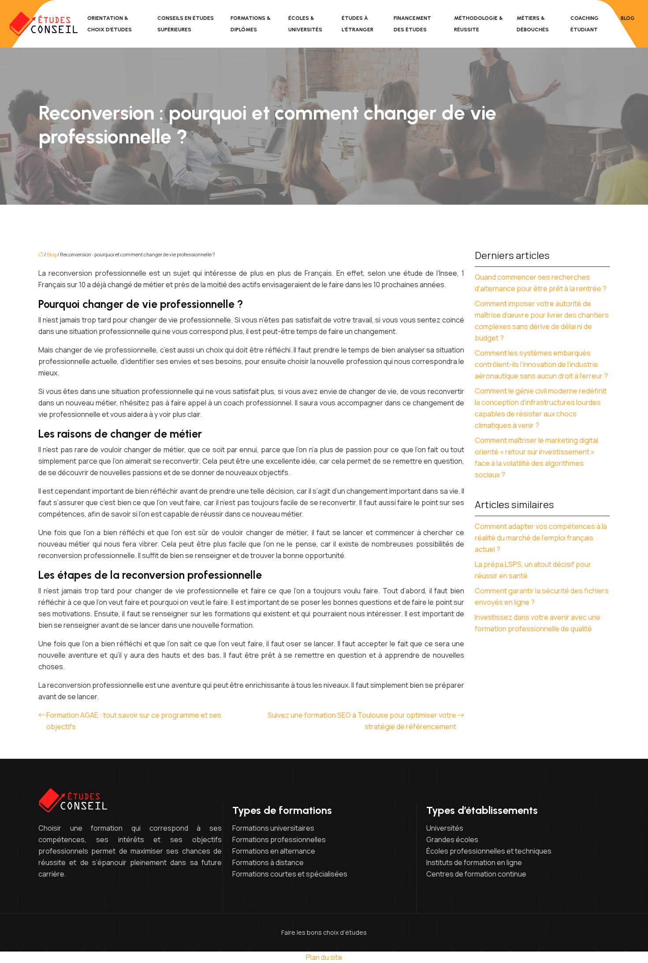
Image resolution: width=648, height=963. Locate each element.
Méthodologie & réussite (478, 24)
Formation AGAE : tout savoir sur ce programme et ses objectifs (133, 720)
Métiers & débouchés (533, 24)
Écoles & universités (305, 24)
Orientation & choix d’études (109, 24)
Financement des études (412, 24)
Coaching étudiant (584, 24)
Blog (628, 18)
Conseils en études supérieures (185, 24)
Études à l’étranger (357, 24)
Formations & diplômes (251, 24)
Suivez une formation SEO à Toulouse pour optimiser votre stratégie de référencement (362, 720)
